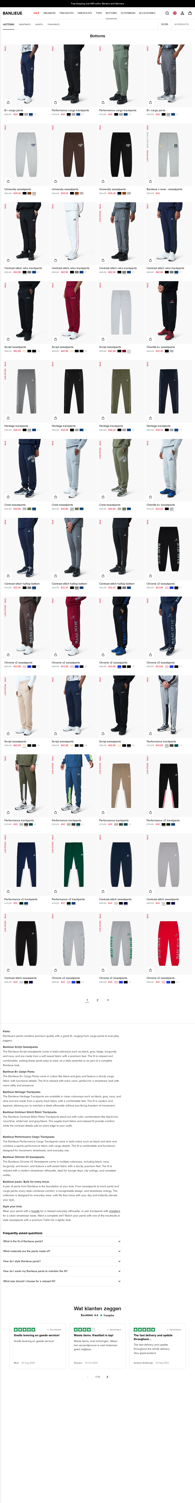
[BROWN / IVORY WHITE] (29, 193)
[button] (167, 13)
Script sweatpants (15, 346)
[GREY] (26, 114)
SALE (36, 13)
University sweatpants (17, 189)
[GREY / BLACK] (29, 272)
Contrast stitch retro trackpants (23, 268)
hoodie (35, 1211)
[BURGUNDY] (124, 351)
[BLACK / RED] (72, 272)
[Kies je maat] (8, 102)
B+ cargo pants (13, 110)
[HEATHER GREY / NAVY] (81, 193)
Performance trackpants (161, 741)
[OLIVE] (171, 745)
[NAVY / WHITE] (173, 903)
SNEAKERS (49, 13)
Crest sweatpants (15, 504)
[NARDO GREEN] (29, 509)
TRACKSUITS (66, 13)
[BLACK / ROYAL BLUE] (171, 587)
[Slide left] (88, 1377)
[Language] (175, 13)
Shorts (39, 24)
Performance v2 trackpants (163, 820)
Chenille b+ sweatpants (161, 346)
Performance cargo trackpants (70, 110)
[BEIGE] (24, 351)
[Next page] (108, 1000)
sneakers (114, 1211)
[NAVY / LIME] (34, 272)
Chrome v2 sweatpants (161, 583)
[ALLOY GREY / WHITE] (116, 903)
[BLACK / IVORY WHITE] (24, 193)
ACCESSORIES (147, 13)
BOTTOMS (111, 13)
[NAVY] (78, 114)
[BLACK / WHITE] (121, 903)
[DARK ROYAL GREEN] (168, 824)
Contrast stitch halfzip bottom (22, 583)
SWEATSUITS (85, 13)
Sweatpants (25, 24)
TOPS (99, 13)
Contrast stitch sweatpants (115, 899)
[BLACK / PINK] (167, 587)
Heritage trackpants (16, 425)
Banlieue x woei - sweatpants (164, 189)
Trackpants (53, 24)
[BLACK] (21, 114)
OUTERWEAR (128, 13)
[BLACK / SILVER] (124, 666)
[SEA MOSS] (176, 745)
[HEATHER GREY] (24, 509)
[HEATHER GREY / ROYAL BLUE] (171, 351)
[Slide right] (107, 1377)
